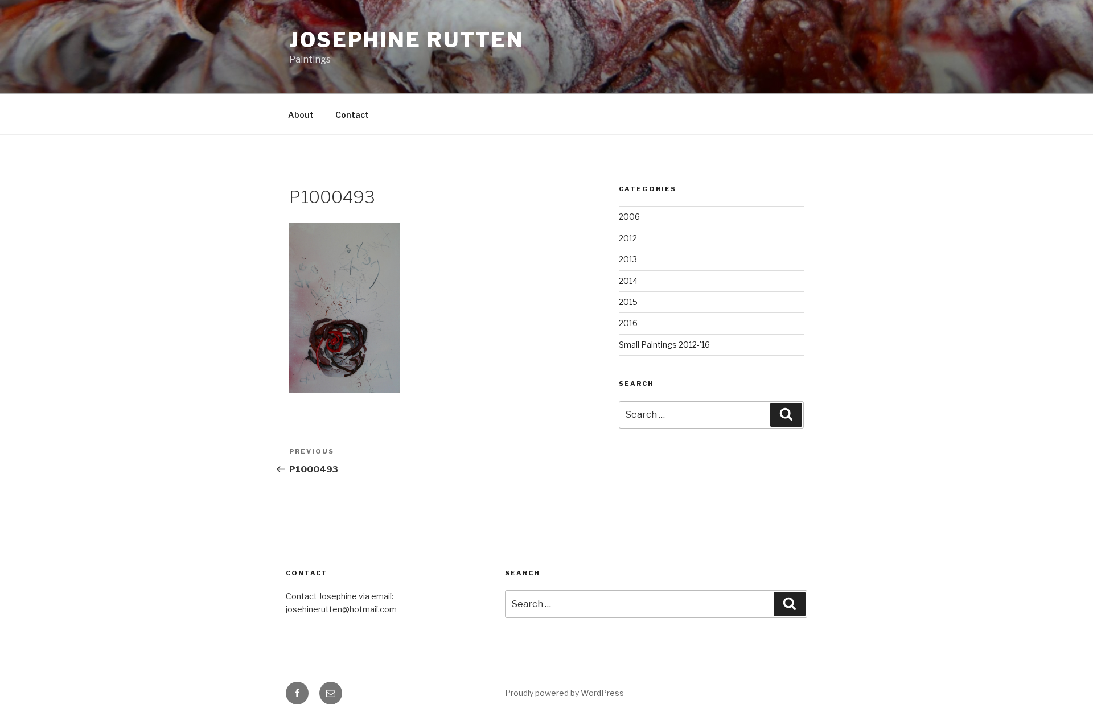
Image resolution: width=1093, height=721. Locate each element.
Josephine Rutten (406, 39)
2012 (628, 238)
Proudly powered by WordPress (564, 693)
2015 (628, 302)
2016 (628, 323)
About (301, 115)
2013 (628, 259)
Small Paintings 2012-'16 (664, 344)
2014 (628, 281)
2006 (629, 216)
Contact (352, 115)
